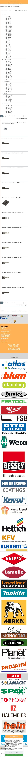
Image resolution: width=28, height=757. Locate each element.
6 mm (9, 71)
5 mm (9, 68)
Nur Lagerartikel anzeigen (21, 118)
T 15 (9, 46)
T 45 (9, 54)
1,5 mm (9, 61)
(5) (9, 97)
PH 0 (9, 25)
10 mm (9, 76)
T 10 (9, 45)
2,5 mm (9, 64)
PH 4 (9, 30)
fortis (9, 101)
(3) (9, 39)
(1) (9, 16)
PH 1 (9, 26)
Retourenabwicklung (5, 335)
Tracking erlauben (14, 752)
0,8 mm (9, 108)
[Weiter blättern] (17, 115)
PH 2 (9, 27)
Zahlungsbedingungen (6, 334)
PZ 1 (9, 33)
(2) (9, 41)
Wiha (9, 100)
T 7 (8, 41)
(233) (10, 99)
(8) (9, 50)
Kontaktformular (4, 342)
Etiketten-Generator (5, 336)
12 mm (9, 77)
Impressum (3, 327)
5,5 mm (9, 69)
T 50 (9, 56)
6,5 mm (9, 89)
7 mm (9, 72)
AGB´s (2, 328)
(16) (10, 26)
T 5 (8, 38)
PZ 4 (9, 37)
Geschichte (3, 340)
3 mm (9, 65)
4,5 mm (9, 87)
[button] (21, 10)
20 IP (9, 19)
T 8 (8, 42)
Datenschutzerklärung (6, 329)
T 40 (9, 53)
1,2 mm (9, 111)
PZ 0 (9, 31)
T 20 (9, 48)
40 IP (9, 23)
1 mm (9, 109)
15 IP (9, 18)
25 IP (9, 20)
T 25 (9, 49)
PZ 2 (9, 34)
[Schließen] (20, 736)
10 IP (9, 16)
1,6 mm (9, 112)
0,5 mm (9, 105)
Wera (9, 99)
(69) (10, 95)
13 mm (9, 79)
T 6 (8, 39)
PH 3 (9, 29)
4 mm (9, 66)
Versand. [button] (15, 312)
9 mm (9, 75)
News (2, 339)
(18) (9, 45)
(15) (10, 29)
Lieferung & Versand (5, 333)
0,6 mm (9, 107)
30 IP (9, 22)
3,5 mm (9, 84)
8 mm (9, 73)
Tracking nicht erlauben (14, 755)
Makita (9, 96)
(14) (9, 35)
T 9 (8, 44)
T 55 (9, 57)
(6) (9, 42)
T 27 (9, 50)
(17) (10, 27)
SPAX (9, 97)
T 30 (9, 52)
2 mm (9, 62)
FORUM (9, 95)
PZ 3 (9, 35)
